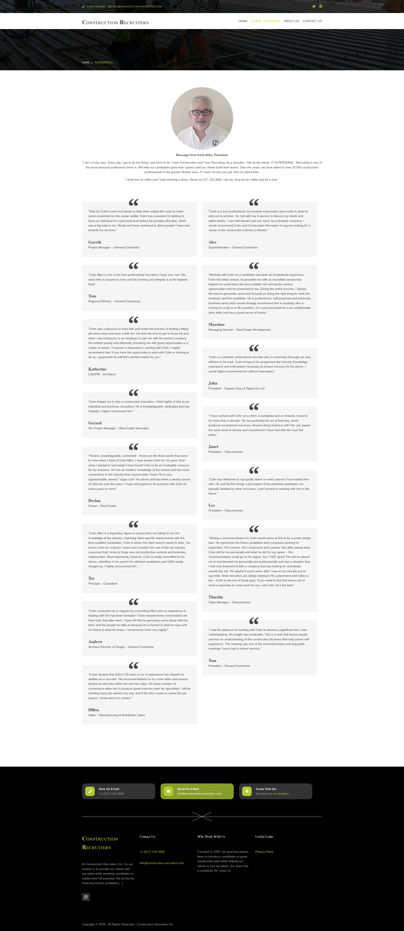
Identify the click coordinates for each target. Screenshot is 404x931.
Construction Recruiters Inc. (155, 924)
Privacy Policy (264, 851)
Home (243, 21)
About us (291, 21)
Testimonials (103, 62)
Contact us (312, 21)
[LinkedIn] (320, 6)
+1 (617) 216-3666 (95, 6)
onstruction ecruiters (115, 22)
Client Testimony (265, 21)
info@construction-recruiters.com (137, 6)
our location (281, 793)
